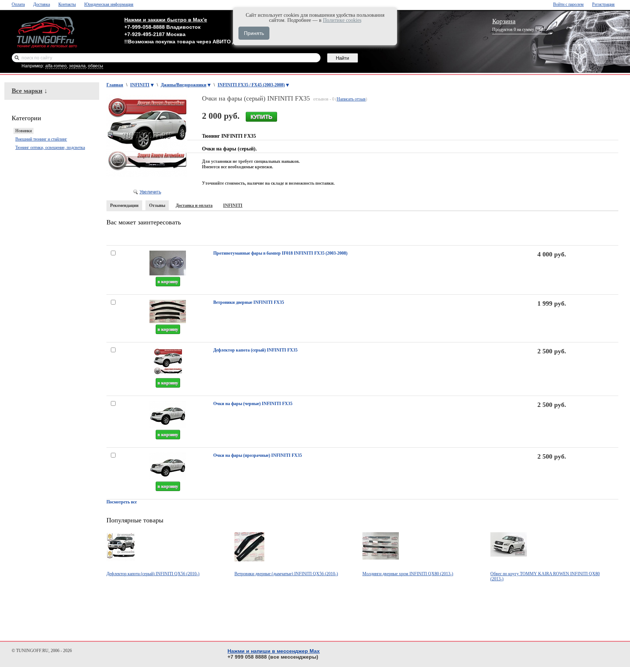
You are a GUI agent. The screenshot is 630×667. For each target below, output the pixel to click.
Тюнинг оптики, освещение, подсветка (50, 147)
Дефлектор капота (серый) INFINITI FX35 (255, 350)
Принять (254, 33)
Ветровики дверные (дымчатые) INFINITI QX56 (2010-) (286, 573)
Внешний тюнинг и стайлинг (41, 139)
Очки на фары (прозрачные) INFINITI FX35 (257, 455)
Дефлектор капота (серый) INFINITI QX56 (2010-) (152, 573)
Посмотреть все (121, 502)
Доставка (41, 4)
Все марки (27, 90)
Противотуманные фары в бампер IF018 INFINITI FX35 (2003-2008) (280, 253)
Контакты (67, 4)
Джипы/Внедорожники (183, 84)
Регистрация (603, 4)
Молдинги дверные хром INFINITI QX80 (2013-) (407, 573)
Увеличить (150, 192)
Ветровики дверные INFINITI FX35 (248, 302)
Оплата (18, 4)
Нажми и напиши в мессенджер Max (274, 651)
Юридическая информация (108, 4)
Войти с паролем (568, 4)
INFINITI (139, 84)
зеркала (77, 65)
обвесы (95, 65)
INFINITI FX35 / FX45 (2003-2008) (251, 84)
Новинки (23, 130)
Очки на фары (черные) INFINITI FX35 (252, 403)
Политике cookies (342, 20)
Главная (114, 84)
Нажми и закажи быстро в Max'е (165, 20)
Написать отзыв (351, 99)
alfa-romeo (56, 65)
